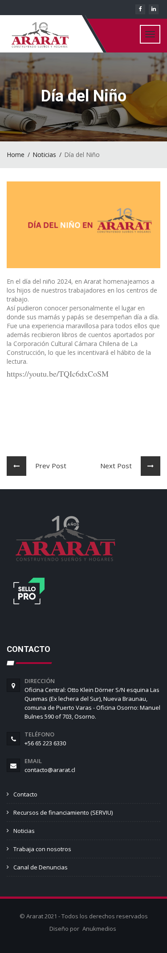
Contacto (25, 794)
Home (15, 154)
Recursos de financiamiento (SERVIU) (63, 812)
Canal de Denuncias (40, 867)
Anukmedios (99, 929)
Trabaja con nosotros (42, 849)
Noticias (44, 154)
